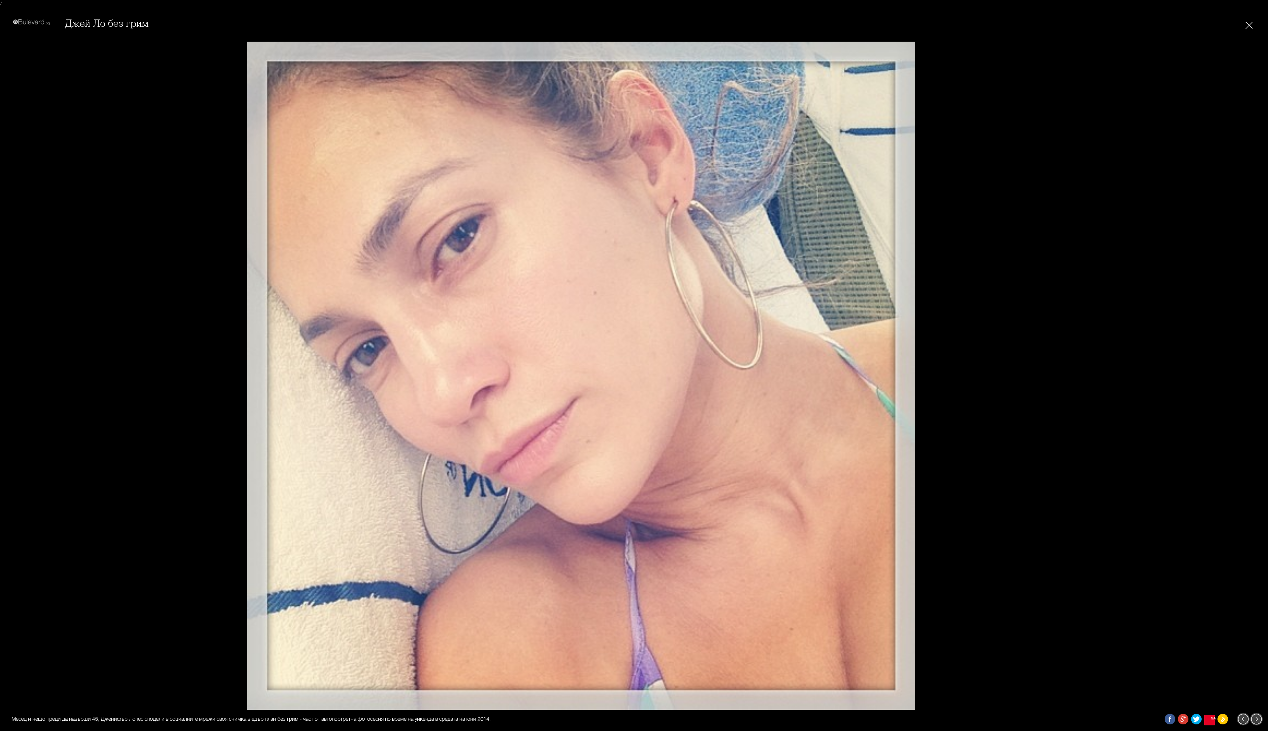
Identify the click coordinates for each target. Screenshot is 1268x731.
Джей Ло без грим (107, 23)
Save (1213, 717)
